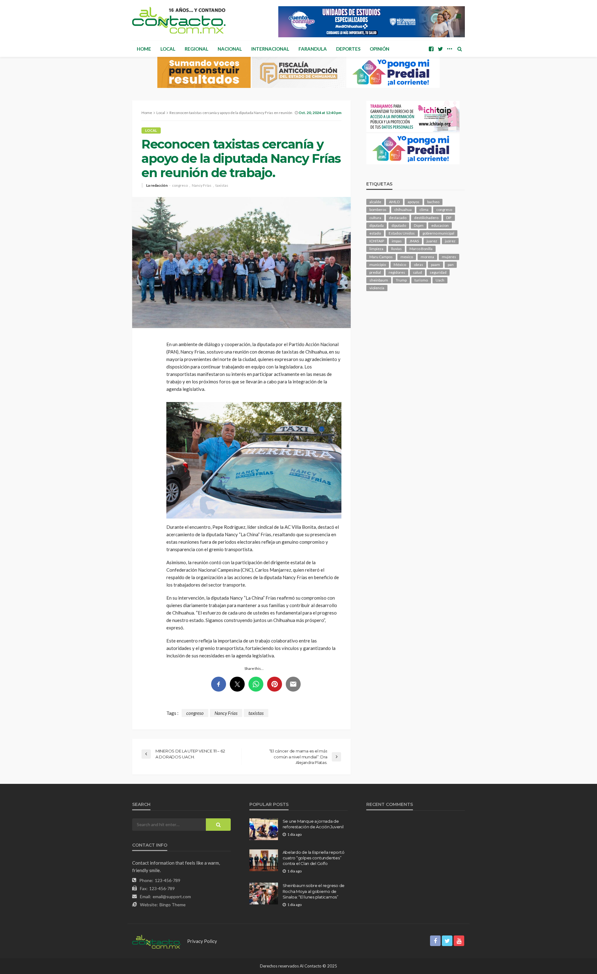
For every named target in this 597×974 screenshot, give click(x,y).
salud (417, 272)
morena (427, 256)
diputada (376, 225)
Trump (401, 280)
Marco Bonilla (421, 248)
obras (418, 264)
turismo (421, 280)
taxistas (221, 185)
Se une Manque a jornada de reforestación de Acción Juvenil (313, 824)
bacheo (433, 201)
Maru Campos (381, 256)
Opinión (379, 49)
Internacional (270, 49)
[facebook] (431, 49)
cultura (375, 217)
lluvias (396, 248)
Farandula (312, 49)
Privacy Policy (202, 941)
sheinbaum (378, 280)
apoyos (413, 201)
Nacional (230, 49)
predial (375, 272)
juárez (450, 241)
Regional (196, 49)
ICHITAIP (376, 241)
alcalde (375, 201)
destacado (397, 217)
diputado (398, 225)
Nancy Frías (201, 185)
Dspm (418, 225)
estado (375, 233)
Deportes (348, 49)
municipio (377, 264)
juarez (432, 241)
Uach (440, 280)
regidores (397, 272)
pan (451, 264)
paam (435, 264)
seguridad (438, 272)
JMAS (414, 241)
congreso (180, 185)
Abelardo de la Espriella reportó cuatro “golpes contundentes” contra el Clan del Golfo (314, 858)
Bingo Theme (173, 904)
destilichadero (426, 217)
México (400, 264)
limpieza (376, 248)
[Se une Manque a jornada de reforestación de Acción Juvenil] (263, 829)
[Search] (459, 49)
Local (167, 49)
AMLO (394, 201)
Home (144, 49)
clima (423, 209)
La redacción (157, 185)
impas (397, 241)
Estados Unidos (402, 233)
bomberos (377, 209)
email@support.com (172, 896)
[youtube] (459, 940)
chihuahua (403, 209)
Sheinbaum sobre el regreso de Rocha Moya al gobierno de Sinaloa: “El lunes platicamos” (314, 891)
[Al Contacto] (178, 20)
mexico (406, 256)
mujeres (449, 256)
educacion (440, 225)
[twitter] (440, 49)
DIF (449, 217)
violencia (376, 288)
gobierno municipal (438, 233)
